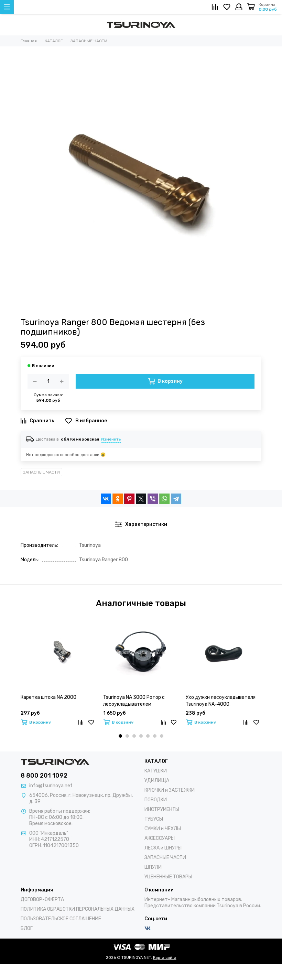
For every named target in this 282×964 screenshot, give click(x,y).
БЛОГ (27, 928)
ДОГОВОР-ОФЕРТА (42, 899)
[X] (141, 499)
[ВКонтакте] (106, 499)
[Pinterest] (129, 499)
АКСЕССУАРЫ (159, 838)
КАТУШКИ (155, 771)
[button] (120, 736)
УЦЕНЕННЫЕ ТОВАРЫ (168, 877)
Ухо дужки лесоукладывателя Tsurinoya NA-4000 (221, 700)
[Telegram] (176, 499)
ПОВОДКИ (155, 800)
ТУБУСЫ (153, 819)
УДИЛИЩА (156, 780)
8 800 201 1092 (44, 775)
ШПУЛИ (153, 867)
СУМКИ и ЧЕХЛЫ (162, 829)
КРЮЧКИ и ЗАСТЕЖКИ (169, 790)
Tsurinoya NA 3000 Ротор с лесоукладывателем (134, 700)
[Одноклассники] (117, 499)
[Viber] (153, 499)
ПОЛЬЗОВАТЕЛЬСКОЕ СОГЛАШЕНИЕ (61, 919)
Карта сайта (164, 957)
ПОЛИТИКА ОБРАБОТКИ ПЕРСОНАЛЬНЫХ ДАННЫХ (77, 909)
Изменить (111, 439)
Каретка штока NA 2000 (48, 697)
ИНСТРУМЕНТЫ (161, 809)
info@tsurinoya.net (51, 786)
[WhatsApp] (164, 499)
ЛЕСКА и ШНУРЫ (163, 848)
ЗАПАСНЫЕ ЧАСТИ (41, 472)
